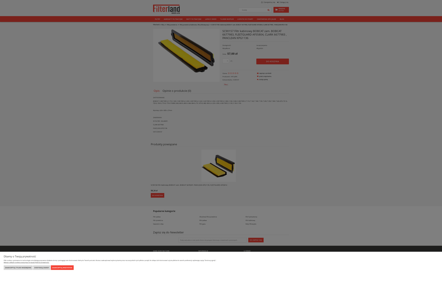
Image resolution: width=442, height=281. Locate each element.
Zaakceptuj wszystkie (62, 268)
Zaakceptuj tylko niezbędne (18, 268)
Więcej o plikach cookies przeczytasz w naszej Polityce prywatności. (26, 262)
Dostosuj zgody (41, 268)
